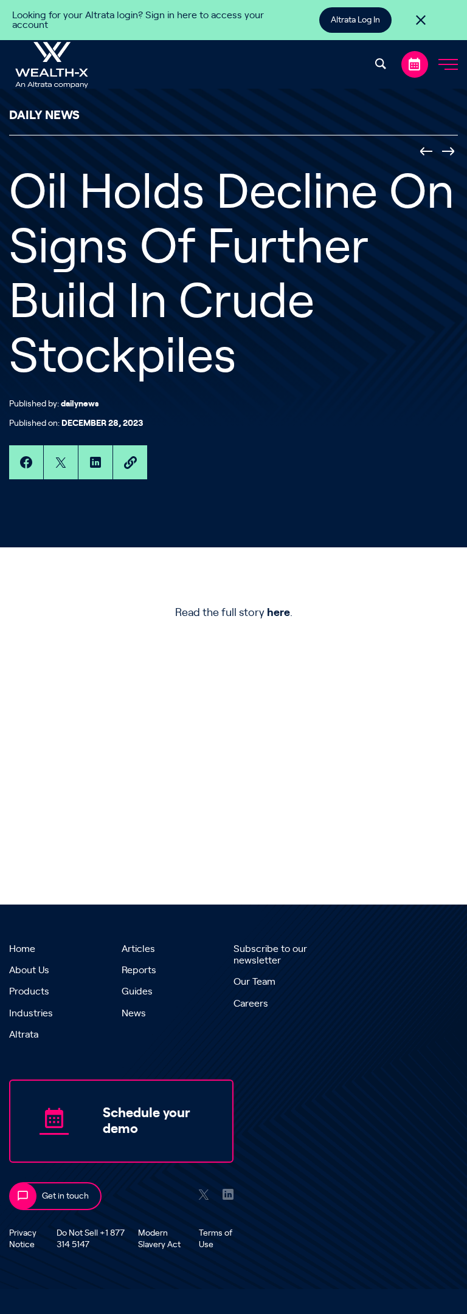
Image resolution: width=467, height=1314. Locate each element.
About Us (29, 970)
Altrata (23, 1034)
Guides (137, 991)
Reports (139, 970)
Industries (31, 1013)
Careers (251, 1003)
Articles (138, 949)
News (134, 1013)
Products (29, 991)
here (278, 612)
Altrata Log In (355, 20)
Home (22, 949)
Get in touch (65, 1196)
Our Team (254, 982)
